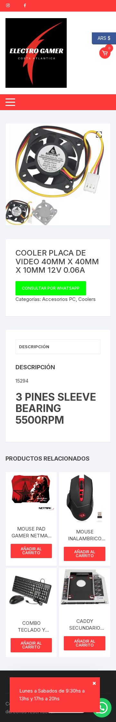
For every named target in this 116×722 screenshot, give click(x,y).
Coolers (87, 299)
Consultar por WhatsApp (51, 288)
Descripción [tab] (34, 346)
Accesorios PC (59, 299)
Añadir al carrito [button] (31, 550)
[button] (99, 135)
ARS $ (101, 38)
